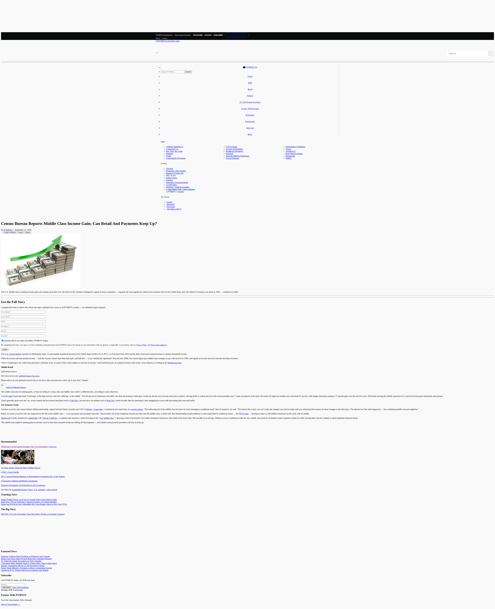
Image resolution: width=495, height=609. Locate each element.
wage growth (51, 490)
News (30, 490)
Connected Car (172, 149)
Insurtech (229, 154)
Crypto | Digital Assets (250, 109)
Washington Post (174, 363)
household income (19, 490)
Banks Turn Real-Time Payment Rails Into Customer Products (26, 559)
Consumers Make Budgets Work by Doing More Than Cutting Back (29, 563)
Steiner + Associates (94, 409)
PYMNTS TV (251, 67)
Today (250, 76)
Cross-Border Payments (175, 158)
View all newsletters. (20, 587)
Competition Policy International (180, 189)
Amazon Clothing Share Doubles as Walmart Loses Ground (25, 556)
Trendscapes (250, 121)
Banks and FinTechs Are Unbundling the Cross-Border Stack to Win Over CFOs (34, 504)
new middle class (107, 418)
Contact (164, 38)
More (250, 134)
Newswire (198, 35)
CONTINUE (6, 588)
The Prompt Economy (183, 35)
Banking (169, 154)
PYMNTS (8, 230)
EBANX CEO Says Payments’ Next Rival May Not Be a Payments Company (33, 514)
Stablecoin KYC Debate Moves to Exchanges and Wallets (24, 570)
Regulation (250, 115)
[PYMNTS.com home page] (168, 41)
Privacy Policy (141, 345)
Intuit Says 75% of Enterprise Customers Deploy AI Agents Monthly (29, 502)
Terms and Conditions (159, 345)
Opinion (169, 180)
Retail (250, 89)
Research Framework (174, 173)
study (10, 396)
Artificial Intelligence (174, 147)
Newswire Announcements (177, 182)
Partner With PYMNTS (237, 35)
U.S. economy (39, 490)
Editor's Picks (171, 178)
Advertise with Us (174, 209)
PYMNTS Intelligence (164, 35)
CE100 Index (171, 185)
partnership (32, 418)
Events (208, 35)
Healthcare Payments (234, 151)
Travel (288, 149)
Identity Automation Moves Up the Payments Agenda (23, 566)
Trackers (169, 168)
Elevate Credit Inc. (50, 418)
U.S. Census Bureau (13, 354)
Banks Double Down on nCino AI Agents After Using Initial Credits (29, 499)
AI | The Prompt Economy (250, 102)
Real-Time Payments (294, 154)
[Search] (491, 53)
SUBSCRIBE (218, 35)
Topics (163, 141)
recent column (137, 409)
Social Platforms (232, 158)
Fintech (250, 96)
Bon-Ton (110, 400)
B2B (250, 83)
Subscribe (171, 204)
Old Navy (75, 400)
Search (188, 72)
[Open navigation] (157, 52)
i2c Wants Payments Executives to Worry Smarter (21, 561)
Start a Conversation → (10, 604)
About (158, 38)
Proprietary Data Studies (176, 171)
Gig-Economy (231, 147)
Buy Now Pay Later (174, 151)
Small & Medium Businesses (237, 156)
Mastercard (5, 418)
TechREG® (290, 151)
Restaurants (290, 156)
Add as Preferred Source (16, 387)
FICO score (244, 414)
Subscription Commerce (295, 147)
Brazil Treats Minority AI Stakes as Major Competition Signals (26, 568)
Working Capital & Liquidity (177, 187)
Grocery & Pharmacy (234, 149)
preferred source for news (29, 376)
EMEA (289, 158)
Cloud (168, 156)
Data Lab (250, 128)
